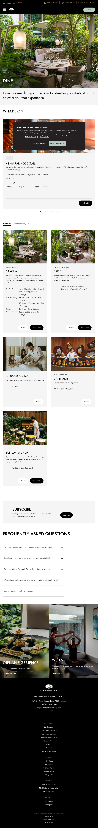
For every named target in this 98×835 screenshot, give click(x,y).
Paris (20, 3)
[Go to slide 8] (57, 211)
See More (9, 178)
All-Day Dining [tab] (19, 224)
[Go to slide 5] (50, 211)
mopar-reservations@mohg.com (49, 707)
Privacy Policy (44, 137)
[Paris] (12, 9)
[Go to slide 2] (43, 211)
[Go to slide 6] (52, 211)
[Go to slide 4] (48, 211)
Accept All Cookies (57, 143)
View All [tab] (7, 224)
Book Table (85, 203)
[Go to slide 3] (45, 211)
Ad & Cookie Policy (31, 137)
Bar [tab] (29, 224)
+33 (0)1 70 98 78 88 (49, 704)
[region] (49, 136)
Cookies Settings (39, 143)
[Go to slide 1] (40, 211)
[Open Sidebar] (4, 9)
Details (23, 328)
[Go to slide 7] (55, 211)
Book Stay (89, 10)
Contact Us (49, 710)
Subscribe (66, 515)
